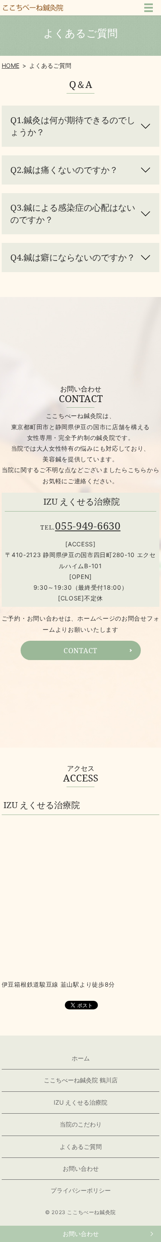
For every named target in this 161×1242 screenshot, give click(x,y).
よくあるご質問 (81, 1146)
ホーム (81, 1058)
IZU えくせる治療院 (80, 1102)
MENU (148, 7)
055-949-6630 (87, 525)
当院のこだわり (81, 1124)
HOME (10, 65)
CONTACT (80, 650)
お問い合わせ (81, 1233)
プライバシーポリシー (81, 1190)
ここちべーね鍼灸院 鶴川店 (81, 1080)
